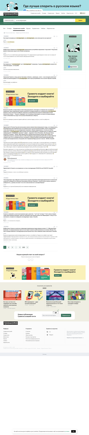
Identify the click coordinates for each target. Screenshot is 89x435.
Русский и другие (11, 308)
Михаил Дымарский (12, 158)
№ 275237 (6, 166)
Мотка (50, 348)
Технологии (31, 305)
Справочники (51, 13)
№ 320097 (6, 125)
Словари (44, 13)
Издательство (70, 13)
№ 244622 (6, 75)
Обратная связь (29, 335)
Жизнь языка (53, 306)
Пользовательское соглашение (32, 340)
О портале (28, 331)
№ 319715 (6, 226)
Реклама (67, 77)
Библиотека (6, 336)
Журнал (58, 13)
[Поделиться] (57, 36)
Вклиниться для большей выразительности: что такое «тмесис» (54, 303)
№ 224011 (6, 177)
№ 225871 (6, 107)
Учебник (63, 13)
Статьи (4, 308)
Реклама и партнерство (31, 336)
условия (67, 431)
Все (4, 28)
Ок (73, 431)
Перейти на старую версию (75, 337)
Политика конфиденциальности (33, 338)
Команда (28, 333)
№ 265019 (6, 36)
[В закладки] (54, 36)
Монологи (70, 305)
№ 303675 (6, 47)
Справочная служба (35, 13)
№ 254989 (6, 62)
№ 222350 (6, 212)
